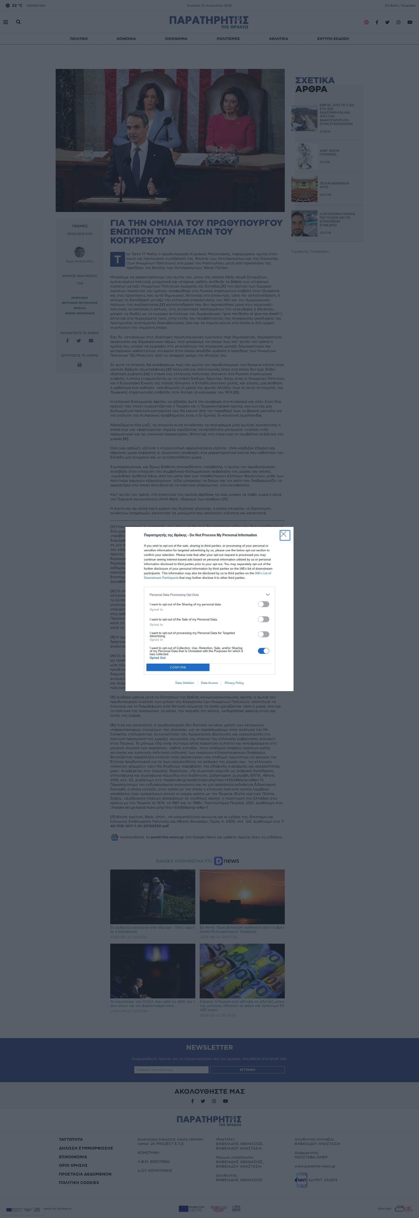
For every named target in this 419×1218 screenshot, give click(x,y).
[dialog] (209, 609)
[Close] (285, 535)
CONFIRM (178, 667)
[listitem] (209, 594)
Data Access (209, 683)
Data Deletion (184, 683)
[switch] (263, 604)
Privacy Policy (234, 683)
